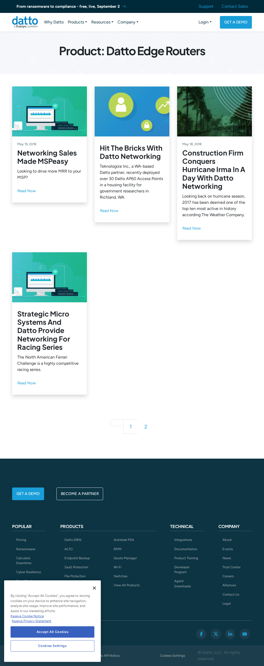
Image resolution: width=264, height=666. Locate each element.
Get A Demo (236, 22)
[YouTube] (244, 634)
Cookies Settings (172, 655)
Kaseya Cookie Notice (27, 616)
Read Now (27, 191)
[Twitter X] (216, 634)
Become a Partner (80, 493)
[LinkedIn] (230, 634)
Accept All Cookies (53, 632)
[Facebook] (201, 634)
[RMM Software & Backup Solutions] (25, 22)
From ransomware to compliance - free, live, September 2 (68, 6)
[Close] (94, 588)
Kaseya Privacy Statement (31, 621)
